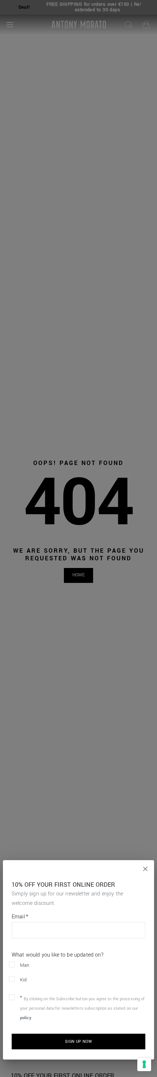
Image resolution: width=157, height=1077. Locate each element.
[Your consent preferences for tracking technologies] (144, 1064)
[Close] (145, 869)
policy (25, 1018)
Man (25, 965)
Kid (23, 980)
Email (20, 917)
